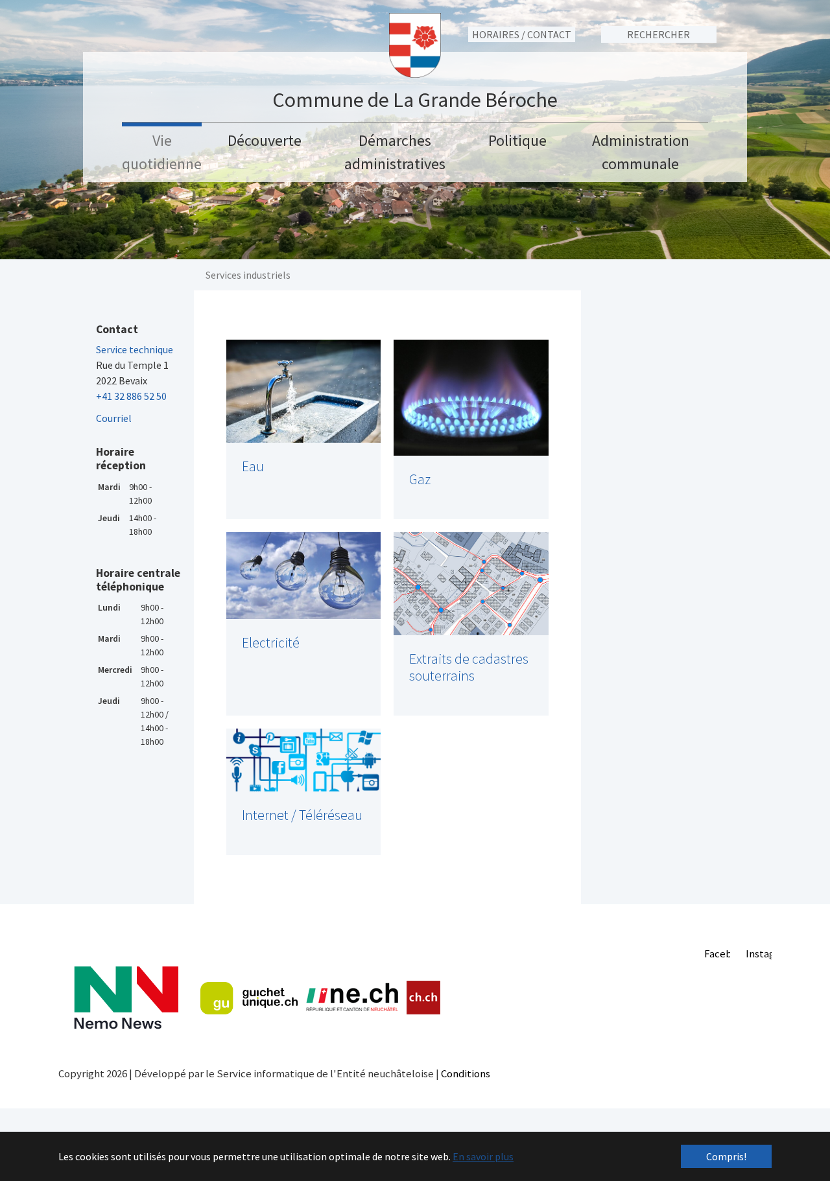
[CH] (424, 998)
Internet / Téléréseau (302, 815)
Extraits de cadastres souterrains (468, 667)
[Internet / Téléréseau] (303, 760)
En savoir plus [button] (483, 1156)
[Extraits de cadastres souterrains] (471, 583)
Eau (253, 466)
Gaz (420, 479)
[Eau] (303, 391)
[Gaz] (471, 398)
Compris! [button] (726, 1156)
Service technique (134, 349)
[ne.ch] (351, 998)
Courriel (114, 418)
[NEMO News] (126, 998)
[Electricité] (303, 576)
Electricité (271, 642)
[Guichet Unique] (249, 998)
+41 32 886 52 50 (131, 396)
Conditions (465, 1073)
